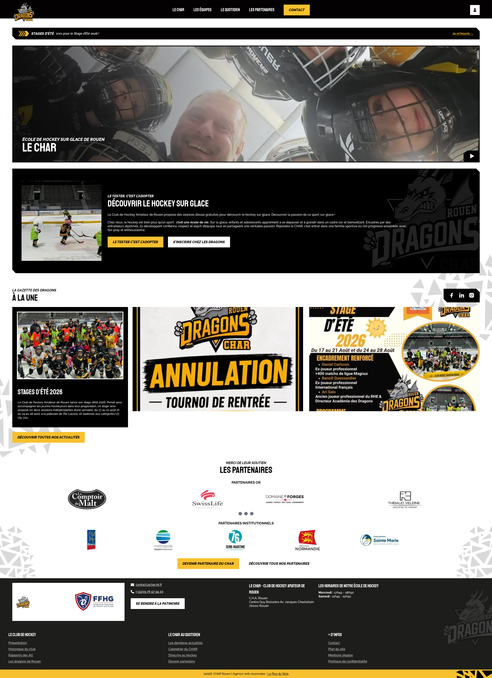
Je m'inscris (463, 33)
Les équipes (203, 9)
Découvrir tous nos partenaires (279, 564)
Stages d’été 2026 (40, 392)
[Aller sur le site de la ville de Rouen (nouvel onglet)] (102, 540)
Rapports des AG (20, 655)
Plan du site (336, 649)
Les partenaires (261, 9)
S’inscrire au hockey (182, 655)
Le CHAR (178, 9)
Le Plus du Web (278, 674)
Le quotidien (230, 9)
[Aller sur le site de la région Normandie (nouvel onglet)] (318, 540)
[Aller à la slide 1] (240, 513)
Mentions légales (340, 655)
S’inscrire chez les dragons (199, 242)
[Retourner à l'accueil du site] (24, 12)
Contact (297, 10)
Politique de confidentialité (347, 661)
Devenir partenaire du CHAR (208, 564)
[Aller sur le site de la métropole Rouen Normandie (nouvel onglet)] (174, 540)
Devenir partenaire (181, 661)
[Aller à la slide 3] (251, 513)
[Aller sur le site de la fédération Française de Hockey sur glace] (94, 602)
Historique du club (22, 649)
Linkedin (461, 295)
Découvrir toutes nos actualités (48, 437)
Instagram (471, 295)
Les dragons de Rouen (24, 661)
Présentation (17, 643)
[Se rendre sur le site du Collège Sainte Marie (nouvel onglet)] (390, 540)
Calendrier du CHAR (182, 649)
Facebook (451, 295)
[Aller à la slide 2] (246, 513)
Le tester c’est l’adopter (135, 242)
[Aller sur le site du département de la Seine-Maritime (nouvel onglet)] (246, 540)
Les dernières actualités (185, 643)
